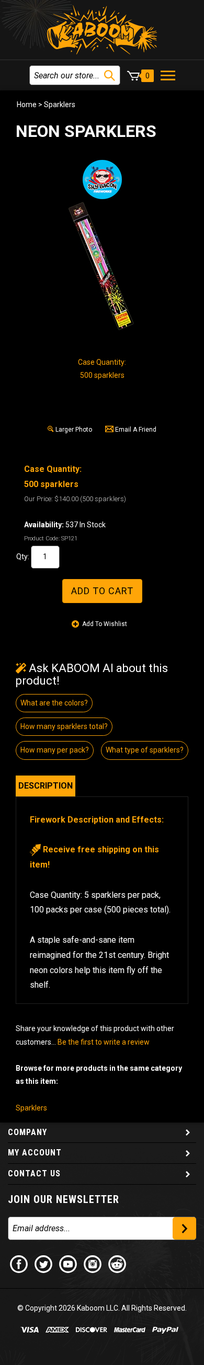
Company (27, 1132)
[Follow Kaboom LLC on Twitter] (43, 1263)
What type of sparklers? (145, 750)
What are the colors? (54, 703)
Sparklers (59, 104)
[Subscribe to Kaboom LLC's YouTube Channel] (68, 1263)
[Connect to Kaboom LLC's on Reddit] (117, 1263)
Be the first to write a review (104, 1042)
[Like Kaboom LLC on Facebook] (19, 1263)
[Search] (109, 75)
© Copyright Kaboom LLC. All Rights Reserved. (102, 1308)
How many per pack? (54, 750)
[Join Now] (184, 1228)
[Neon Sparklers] (102, 267)
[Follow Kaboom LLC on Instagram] (93, 1263)
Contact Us (34, 1173)
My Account (35, 1153)
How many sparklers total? (64, 726)
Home (27, 104)
